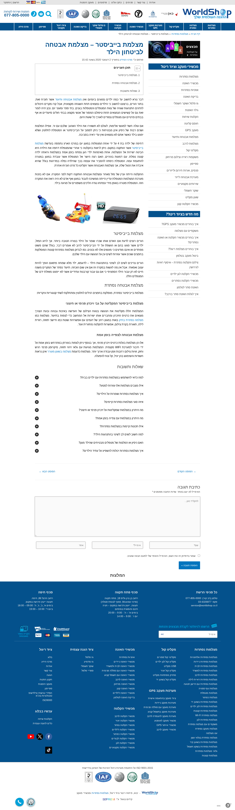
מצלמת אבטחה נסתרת (124, 82)
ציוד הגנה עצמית (81, 649)
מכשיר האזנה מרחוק (124, 684)
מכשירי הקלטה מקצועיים (122, 747)
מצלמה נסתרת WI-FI (206, 715)
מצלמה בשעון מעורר (59, 351)
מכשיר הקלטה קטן (187, 204)
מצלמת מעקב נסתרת (206, 728)
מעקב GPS (191, 130)
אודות (152, 2)
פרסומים (102, 2)
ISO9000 (47, 700)
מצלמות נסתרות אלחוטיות (203, 657)
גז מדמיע (88, 661)
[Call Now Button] (19, 802)
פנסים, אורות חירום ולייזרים (182, 170)
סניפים (129, 2)
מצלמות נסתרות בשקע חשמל (202, 746)
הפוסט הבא (47, 471)
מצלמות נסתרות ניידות (205, 661)
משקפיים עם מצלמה (186, 230)
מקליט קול (174, 26)
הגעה (49, 675)
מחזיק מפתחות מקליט (164, 675)
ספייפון (42, 26)
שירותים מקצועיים (188, 183)
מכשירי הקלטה (117, 26)
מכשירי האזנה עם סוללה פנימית (118, 670)
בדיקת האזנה (80, 26)
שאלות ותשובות (128, 90)
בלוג (50, 657)
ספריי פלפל (87, 670)
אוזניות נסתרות (189, 90)
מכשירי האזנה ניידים (124, 661)
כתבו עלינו (116, 2)
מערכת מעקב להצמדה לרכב (161, 716)
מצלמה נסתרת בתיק (131, 320)
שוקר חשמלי (191, 190)
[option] (173, 14)
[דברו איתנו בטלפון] (34, 14)
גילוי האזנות (191, 110)
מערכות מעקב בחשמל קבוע (162, 711)
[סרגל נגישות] (229, 805)
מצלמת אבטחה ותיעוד (68, 99)
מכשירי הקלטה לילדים (123, 729)
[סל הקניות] (41, 14)
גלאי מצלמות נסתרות (206, 751)
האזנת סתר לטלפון (187, 287)
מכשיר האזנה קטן (126, 688)
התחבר (7, 2)
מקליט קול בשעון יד (166, 679)
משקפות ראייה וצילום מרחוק (182, 157)
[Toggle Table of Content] (136, 68)
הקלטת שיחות (190, 116)
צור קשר (141, 2)
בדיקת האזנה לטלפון (124, 697)
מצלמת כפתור (209, 697)
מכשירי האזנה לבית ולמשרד (120, 666)
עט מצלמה (211, 733)
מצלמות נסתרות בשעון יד (204, 701)
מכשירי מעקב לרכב (166, 729)
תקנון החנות (46, 679)
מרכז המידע (126, 59)
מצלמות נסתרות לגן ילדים (203, 706)
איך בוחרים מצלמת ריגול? (183, 249)
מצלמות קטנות (209, 755)
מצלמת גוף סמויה (208, 688)
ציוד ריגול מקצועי (61, 26)
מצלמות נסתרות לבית (206, 666)
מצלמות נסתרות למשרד (205, 670)
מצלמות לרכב (190, 143)
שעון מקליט (191, 197)
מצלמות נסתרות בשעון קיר (203, 742)
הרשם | (15, 2)
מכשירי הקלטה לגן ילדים (184, 274)
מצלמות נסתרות (212, 26)
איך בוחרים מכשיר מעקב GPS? (180, 224)
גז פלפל (89, 657)
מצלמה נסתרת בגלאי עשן (204, 737)
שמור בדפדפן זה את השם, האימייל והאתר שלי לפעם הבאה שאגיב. (161, 556)
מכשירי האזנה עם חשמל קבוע (119, 675)
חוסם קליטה (191, 123)
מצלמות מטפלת (208, 693)
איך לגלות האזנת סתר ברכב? (181, 294)
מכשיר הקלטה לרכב (125, 716)
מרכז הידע (24, 26)
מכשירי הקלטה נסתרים (185, 280)
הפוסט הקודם (187, 471)
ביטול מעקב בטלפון (187, 255)
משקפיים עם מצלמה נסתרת (202, 724)
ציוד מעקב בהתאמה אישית (162, 698)
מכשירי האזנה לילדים (124, 693)
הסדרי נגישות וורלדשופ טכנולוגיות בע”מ (40, 694)
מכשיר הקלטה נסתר (124, 725)
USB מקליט (170, 666)
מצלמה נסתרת (193, 26)
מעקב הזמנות (87, 2)
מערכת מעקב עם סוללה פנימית (160, 707)
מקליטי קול (192, 150)
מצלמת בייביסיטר (127, 75)
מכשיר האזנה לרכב (125, 679)
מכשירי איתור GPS (166, 725)
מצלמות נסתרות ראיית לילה (203, 679)
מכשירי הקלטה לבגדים (123, 738)
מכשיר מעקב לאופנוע (165, 720)
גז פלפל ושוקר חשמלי (186, 103)
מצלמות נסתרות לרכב (206, 675)
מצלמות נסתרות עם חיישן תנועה (200, 684)
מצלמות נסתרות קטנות (205, 710)
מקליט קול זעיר (168, 670)
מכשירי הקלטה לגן (125, 743)
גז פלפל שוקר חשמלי (98, 26)
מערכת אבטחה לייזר (186, 177)
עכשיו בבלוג (43, 711)
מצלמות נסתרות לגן (207, 719)
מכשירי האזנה (136, 26)
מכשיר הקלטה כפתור (124, 734)
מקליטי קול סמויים (166, 657)
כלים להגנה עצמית (42, 723)
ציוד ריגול (45, 649)
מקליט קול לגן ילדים (166, 661)
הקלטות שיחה (45, 718)
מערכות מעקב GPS (155, 26)
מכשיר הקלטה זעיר (125, 720)
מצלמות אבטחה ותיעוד (185, 136)
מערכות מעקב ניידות (165, 702)
